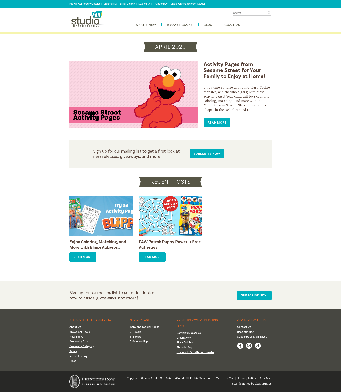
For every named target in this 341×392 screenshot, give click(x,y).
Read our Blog (245, 332)
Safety (73, 351)
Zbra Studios (263, 383)
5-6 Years (135, 337)
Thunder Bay (160, 3)
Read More (217, 122)
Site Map (266, 378)
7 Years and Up (139, 341)
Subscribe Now (207, 154)
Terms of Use (225, 378)
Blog (208, 25)
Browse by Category (81, 346)
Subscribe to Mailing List (252, 337)
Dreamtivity (110, 3)
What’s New (145, 25)
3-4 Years (135, 332)
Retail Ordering (78, 356)
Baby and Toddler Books (144, 327)
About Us (232, 25)
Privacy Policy (247, 378)
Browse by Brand (79, 341)
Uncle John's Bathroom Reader (187, 3)
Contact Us (244, 327)
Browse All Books (80, 332)
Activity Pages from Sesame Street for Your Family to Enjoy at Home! (234, 70)
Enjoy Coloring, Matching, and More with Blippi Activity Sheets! (97, 247)
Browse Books (180, 25)
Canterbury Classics (89, 3)
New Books (76, 337)
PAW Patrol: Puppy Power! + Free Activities (170, 244)
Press (72, 361)
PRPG (72, 3)
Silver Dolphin (127, 3)
